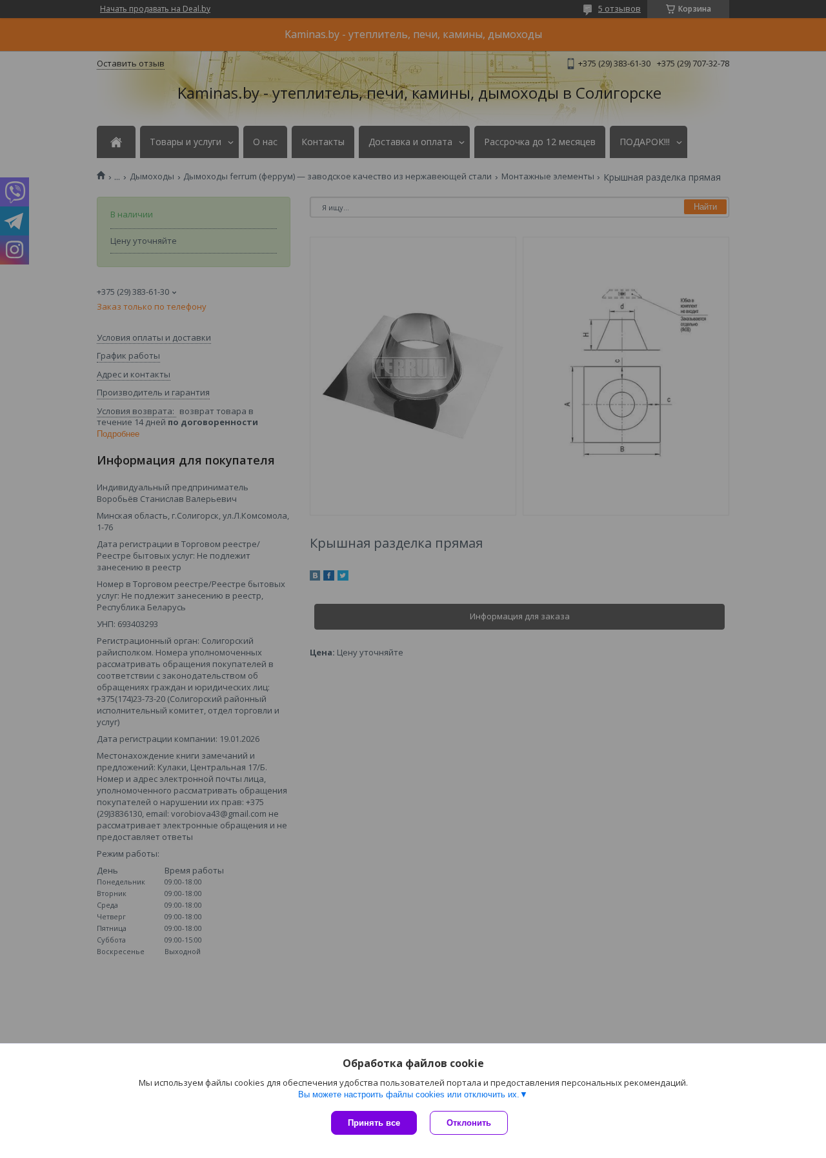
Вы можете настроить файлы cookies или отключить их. (408, 1094)
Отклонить (469, 1123)
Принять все (374, 1123)
